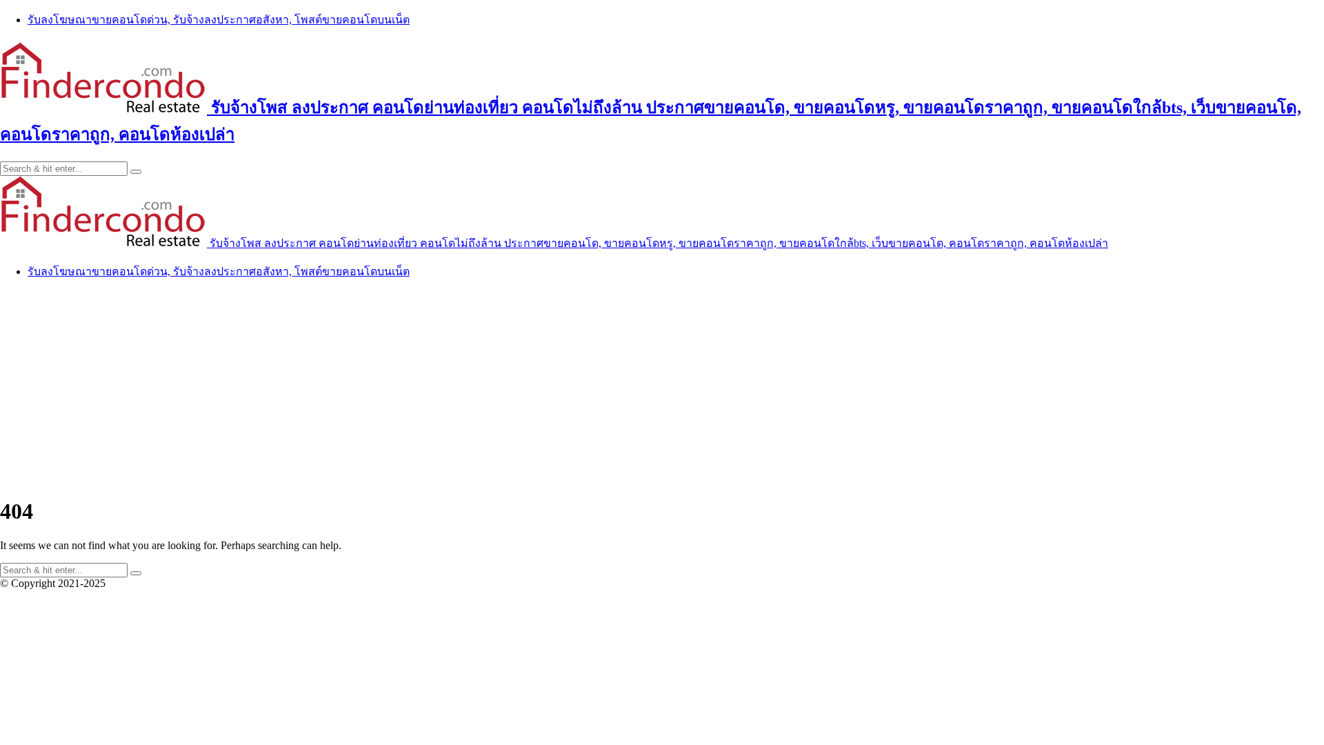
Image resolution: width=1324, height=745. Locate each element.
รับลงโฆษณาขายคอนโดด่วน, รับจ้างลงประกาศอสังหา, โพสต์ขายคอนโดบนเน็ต (219, 20)
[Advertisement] (662, 387)
